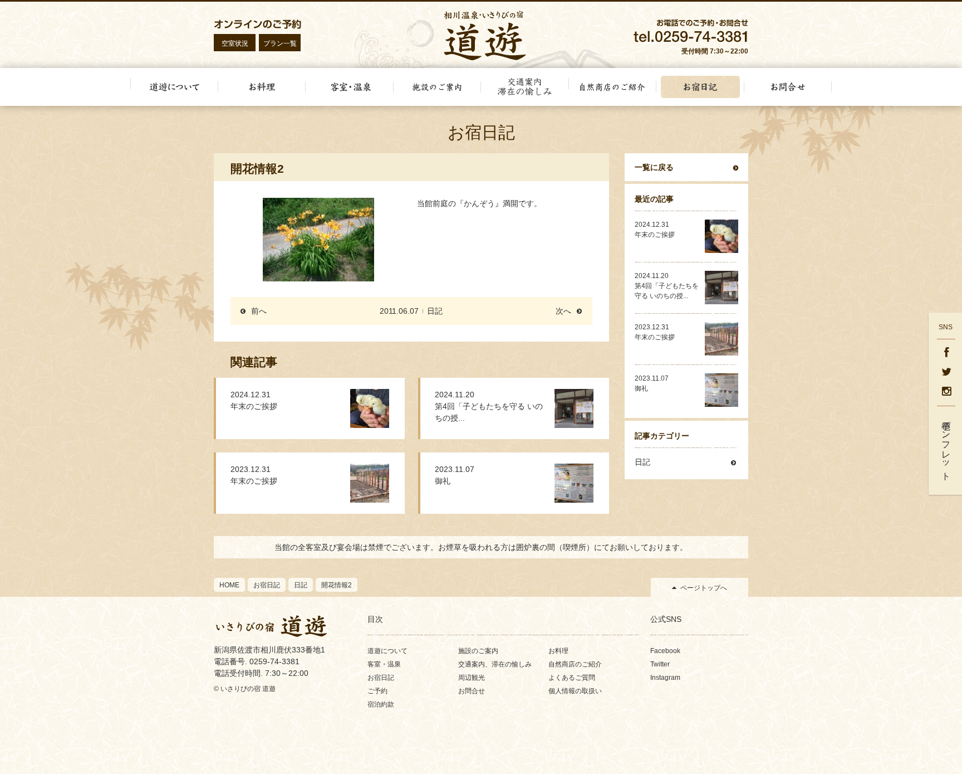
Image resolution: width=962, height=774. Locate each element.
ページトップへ (703, 588)
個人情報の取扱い (575, 691)
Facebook (665, 651)
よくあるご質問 (571, 677)
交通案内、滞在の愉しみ (495, 664)
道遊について (387, 651)
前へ (259, 310)
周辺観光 (471, 677)
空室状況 (235, 43)
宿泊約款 (380, 704)
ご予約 (377, 691)
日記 (435, 310)
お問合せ (471, 691)
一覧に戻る (654, 167)
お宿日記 (380, 677)
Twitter (660, 664)
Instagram (665, 677)
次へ (563, 310)
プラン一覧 (280, 43)
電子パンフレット (946, 445)
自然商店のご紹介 (575, 664)
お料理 (558, 651)
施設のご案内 (478, 651)
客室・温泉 (384, 664)
